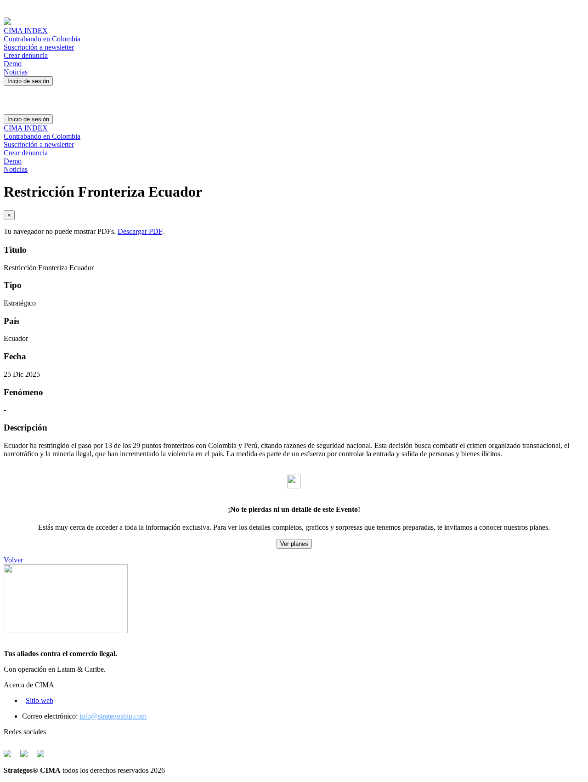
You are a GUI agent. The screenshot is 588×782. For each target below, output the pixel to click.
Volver (13, 560)
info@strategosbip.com (113, 716)
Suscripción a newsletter (39, 47)
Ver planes (294, 543)
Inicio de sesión (28, 81)
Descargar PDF (140, 231)
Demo (13, 64)
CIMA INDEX (26, 30)
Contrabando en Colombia (42, 39)
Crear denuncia (26, 55)
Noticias (16, 72)
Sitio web (39, 700)
